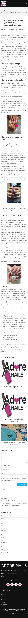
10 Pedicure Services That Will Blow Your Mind (14, 208)
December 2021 (4, 528)
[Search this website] (14, 489)
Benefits (23, 29)
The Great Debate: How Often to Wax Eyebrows (10, 505)
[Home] (1, 12)
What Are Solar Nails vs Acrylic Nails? (14, 419)
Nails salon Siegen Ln (12, 610)
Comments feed (4, 552)
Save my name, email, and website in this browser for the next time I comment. (13, 479)
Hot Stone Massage (7, 210)
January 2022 (3, 525)
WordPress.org (4, 553)
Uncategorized (4, 542)
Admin (4, 29)
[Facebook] (8, 584)
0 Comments (6, 31)
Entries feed (3, 550)
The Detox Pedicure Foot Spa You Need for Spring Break (14, 387)
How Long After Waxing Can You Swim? (9, 508)
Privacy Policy (23, 609)
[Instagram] (12, 584)
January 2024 (3, 518)
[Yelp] (16, 584)
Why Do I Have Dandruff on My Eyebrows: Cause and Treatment (13, 503)
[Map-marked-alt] (20, 584)
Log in (2, 549)
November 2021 (4, 530)
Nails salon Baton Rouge (20, 610)
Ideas (2, 540)
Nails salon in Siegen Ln (13, 344)
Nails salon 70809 (5, 610)
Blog (25, 610)
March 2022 (3, 521)
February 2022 (4, 523)
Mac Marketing (17, 609)
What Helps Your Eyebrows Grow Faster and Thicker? (11, 500)
